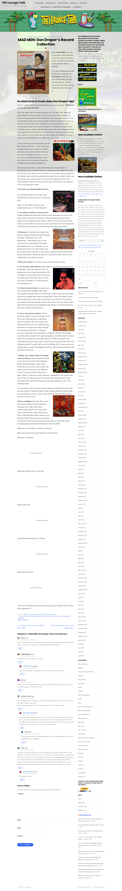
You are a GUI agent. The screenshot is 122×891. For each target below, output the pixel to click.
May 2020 (81, 345)
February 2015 (82, 415)
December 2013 (82, 450)
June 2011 (81, 555)
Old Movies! (77, 7)
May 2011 (81, 558)
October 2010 (82, 586)
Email (19, 828)
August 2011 (81, 547)
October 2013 (82, 458)
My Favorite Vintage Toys (85, 707)
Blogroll (80, 668)
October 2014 (82, 419)
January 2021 (81, 337)
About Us (73, 3)
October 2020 (82, 341)
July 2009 (80, 644)
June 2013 (81, 469)
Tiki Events (81, 753)
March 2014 (81, 438)
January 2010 (81, 621)
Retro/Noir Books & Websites (86, 738)
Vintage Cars (81, 776)
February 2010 (82, 617)
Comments (82, 806)
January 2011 (81, 574)
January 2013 (81, 485)
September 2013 (82, 461)
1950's (26, 616)
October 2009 (82, 632)
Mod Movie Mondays (84, 695)
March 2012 (81, 520)
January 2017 (81, 392)
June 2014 (81, 430)
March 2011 (81, 566)
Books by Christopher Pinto (85, 672)
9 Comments (24, 620)
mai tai (61, 616)
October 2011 (82, 539)
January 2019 (81, 368)
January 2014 (81, 446)
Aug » (95, 283)
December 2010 (82, 578)
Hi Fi (43, 616)
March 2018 (81, 384)
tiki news (80, 757)
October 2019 (82, 361)
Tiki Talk (53, 37)
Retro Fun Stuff (82, 730)
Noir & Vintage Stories (84, 710)
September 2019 (82, 364)
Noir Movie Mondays (83, 714)
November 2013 (82, 454)
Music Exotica (51, 3)
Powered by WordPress (84, 887)
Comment (20, 794)
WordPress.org (82, 810)
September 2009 (82, 636)
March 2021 (81, 333)
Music (30, 37)
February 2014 (82, 442)
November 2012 (82, 493)
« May (80, 283)
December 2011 (82, 531)
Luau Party (83, 3)
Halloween (81, 683)
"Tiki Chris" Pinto (52, 48)
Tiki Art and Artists (83, 749)
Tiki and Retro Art (83, 745)
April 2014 (81, 434)
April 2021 (81, 330)
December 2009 (82, 625)
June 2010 (81, 601)
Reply (20, 648)
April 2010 (81, 609)
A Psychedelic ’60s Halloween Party (88, 297)
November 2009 (82, 628)
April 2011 (81, 562)
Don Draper (32, 616)
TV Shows (59, 37)
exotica (39, 616)
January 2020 (81, 353)
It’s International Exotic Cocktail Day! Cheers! (90, 301)
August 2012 (81, 504)
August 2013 (81, 465)
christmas (80, 676)
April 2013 (81, 477)
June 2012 (81, 512)
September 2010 (82, 590)
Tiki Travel (81, 765)
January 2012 (81, 527)
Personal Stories (82, 718)
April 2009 (81, 656)
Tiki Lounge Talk (13, 3)
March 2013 (81, 481)
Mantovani (66, 616)
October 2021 (82, 326)
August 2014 (81, 427)
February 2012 (82, 524)
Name (19, 820)
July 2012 (80, 508)
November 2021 (82, 322)
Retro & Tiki (45, 37)
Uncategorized (82, 773)
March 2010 (81, 613)
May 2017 (81, 388)
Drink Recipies (82, 679)
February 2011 (82, 570)
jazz (47, 616)
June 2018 (81, 380)
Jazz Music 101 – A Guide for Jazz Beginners (56, 7)
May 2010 (81, 605)
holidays (80, 691)
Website (20, 836)
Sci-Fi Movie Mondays (84, 742)
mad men (55, 616)
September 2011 (82, 543)
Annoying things (82, 664)
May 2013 (81, 473)
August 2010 (81, 593)
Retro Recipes (82, 734)
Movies (80, 699)
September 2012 (82, 500)
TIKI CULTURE (39, 3)
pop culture (37, 37)
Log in (79, 799)
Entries (81, 803)
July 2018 (80, 376)
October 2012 (82, 496)
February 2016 (82, 399)
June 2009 (81, 648)
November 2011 (82, 535)
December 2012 (82, 489)
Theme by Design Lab (99, 887)
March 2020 (81, 349)
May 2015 (81, 411)
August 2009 (81, 640)
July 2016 (80, 395)
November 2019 (82, 357)
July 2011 (80, 551)
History (80, 687)
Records (21, 618)
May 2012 (81, 516)
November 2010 (82, 582)
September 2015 (82, 407)
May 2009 (81, 652)
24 (83, 275)
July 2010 (80, 597)
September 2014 (82, 423)
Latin (50, 616)
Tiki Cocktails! (63, 3)
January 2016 (81, 403)
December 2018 (82, 372)
